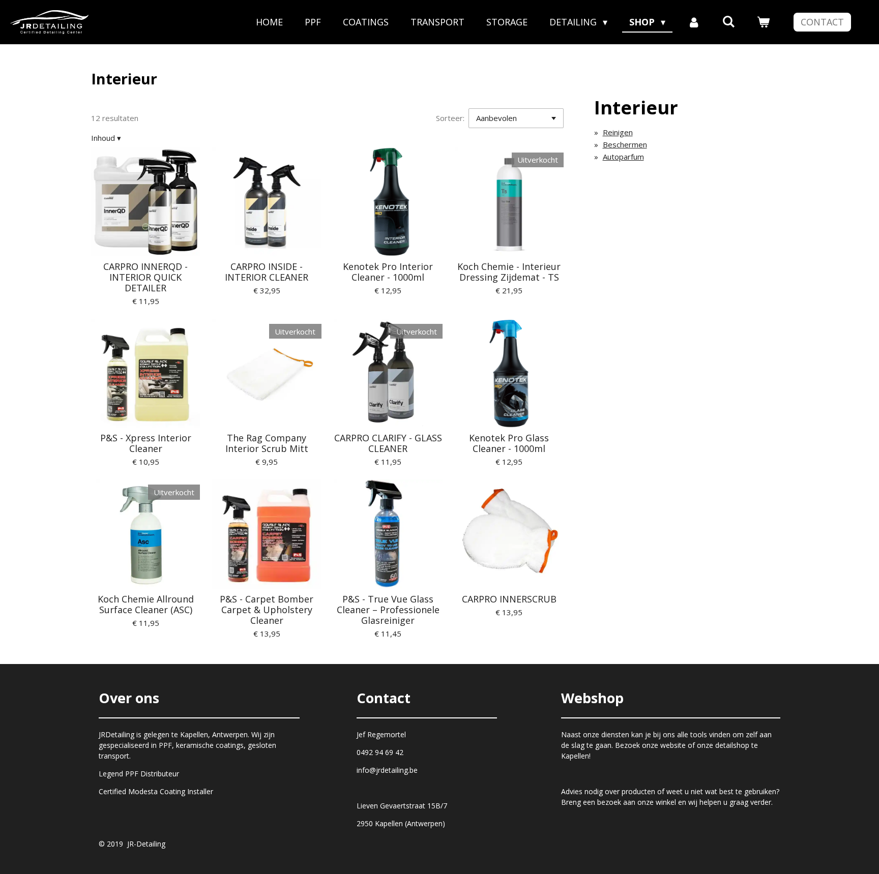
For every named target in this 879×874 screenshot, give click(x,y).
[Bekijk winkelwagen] (763, 22)
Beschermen (625, 144)
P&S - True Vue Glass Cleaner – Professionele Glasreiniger (388, 610)
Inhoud (106, 138)
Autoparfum (623, 157)
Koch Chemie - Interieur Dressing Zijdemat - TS (509, 272)
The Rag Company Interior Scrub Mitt (266, 443)
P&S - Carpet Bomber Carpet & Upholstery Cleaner (266, 610)
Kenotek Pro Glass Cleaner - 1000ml (509, 443)
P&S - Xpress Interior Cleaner (145, 443)
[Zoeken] (728, 21)
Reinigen (618, 132)
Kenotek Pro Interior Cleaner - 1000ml (388, 272)
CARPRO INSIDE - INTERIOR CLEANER (266, 272)
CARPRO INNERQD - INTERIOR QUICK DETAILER (145, 277)
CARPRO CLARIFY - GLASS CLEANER (388, 443)
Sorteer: (450, 118)
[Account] (693, 22)
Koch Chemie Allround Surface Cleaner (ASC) (146, 604)
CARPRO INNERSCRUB (509, 599)
